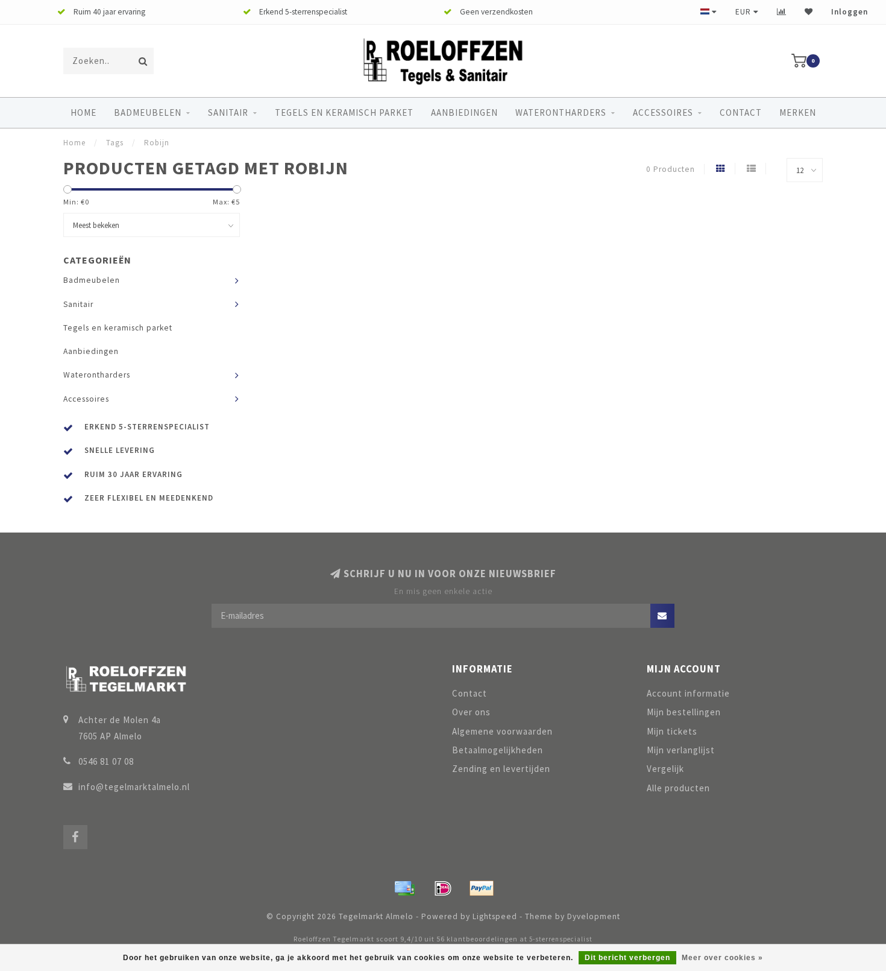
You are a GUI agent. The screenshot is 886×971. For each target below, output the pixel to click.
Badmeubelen (147, 112)
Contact (741, 112)
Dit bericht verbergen (627, 958)
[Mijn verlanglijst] (809, 12)
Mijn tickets (672, 731)
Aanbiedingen (464, 112)
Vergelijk (665, 768)
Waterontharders (560, 112)
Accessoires (663, 112)
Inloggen (849, 12)
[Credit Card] (404, 888)
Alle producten (678, 788)
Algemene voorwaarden (502, 731)
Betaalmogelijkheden (497, 750)
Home (83, 112)
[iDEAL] (443, 888)
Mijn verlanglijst (681, 750)
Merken (797, 112)
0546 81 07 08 (106, 761)
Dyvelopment (593, 916)
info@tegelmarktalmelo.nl (134, 786)
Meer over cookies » (722, 958)
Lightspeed (495, 916)
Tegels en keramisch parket (344, 112)
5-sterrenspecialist (560, 939)
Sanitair (228, 112)
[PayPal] (482, 888)
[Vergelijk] (782, 12)
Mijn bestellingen (684, 712)
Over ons (471, 712)
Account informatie (688, 693)
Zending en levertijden (501, 768)
